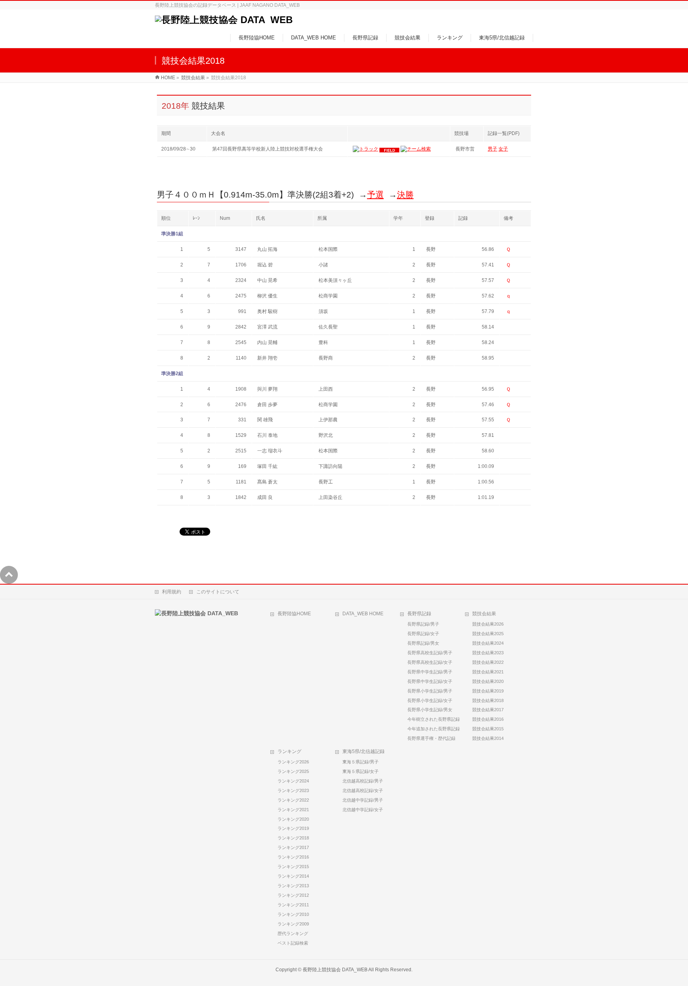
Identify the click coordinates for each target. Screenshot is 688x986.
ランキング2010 (293, 914)
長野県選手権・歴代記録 (431, 738)
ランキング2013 (293, 885)
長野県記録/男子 (423, 624)
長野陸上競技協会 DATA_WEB (335, 969)
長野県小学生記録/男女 (429, 709)
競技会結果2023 (488, 652)
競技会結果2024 (488, 643)
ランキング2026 (293, 761)
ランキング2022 (293, 800)
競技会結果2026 (488, 624)
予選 (375, 194)
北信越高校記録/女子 (362, 790)
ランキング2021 (293, 809)
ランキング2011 (293, 904)
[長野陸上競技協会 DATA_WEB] (224, 19)
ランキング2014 (293, 876)
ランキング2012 (293, 895)
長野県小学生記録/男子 (429, 691)
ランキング (289, 751)
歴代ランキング (293, 933)
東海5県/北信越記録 (363, 751)
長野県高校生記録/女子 (429, 662)
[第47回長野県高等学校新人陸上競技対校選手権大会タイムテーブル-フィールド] (389, 149)
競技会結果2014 (488, 738)
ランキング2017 (293, 847)
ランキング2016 (293, 857)
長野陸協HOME (294, 613)
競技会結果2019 (488, 691)
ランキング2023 (293, 790)
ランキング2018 (293, 837)
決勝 (405, 194)
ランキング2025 (293, 771)
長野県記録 (419, 613)
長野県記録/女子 (423, 633)
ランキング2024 (293, 781)
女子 (503, 149)
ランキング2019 (293, 828)
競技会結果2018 (488, 700)
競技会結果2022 (488, 662)
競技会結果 (484, 613)
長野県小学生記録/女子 (429, 700)
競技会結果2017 (488, 709)
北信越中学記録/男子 (362, 800)
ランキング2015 (293, 866)
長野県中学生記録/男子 (429, 671)
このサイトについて (217, 592)
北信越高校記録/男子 (362, 781)
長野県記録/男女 (423, 643)
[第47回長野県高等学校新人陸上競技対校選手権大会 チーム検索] (416, 149)
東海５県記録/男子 (360, 761)
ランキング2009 (293, 923)
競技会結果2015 (488, 728)
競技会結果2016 (488, 719)
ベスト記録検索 (293, 943)
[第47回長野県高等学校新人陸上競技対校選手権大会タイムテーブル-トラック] (365, 149)
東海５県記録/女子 (360, 771)
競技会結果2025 (488, 633)
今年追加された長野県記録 (433, 728)
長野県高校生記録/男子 (429, 652)
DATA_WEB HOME (362, 613)
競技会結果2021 (488, 671)
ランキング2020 (293, 819)
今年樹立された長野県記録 (433, 719)
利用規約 (171, 592)
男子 (492, 149)
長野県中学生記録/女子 (429, 681)
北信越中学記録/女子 (362, 809)
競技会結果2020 (488, 681)
